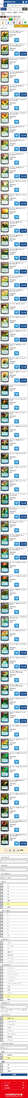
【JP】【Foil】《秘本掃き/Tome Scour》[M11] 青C (18, 726)
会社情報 (6, 1085)
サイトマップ (7, 1082)
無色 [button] (3, 26)
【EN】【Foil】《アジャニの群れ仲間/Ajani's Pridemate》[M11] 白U (17, 59)
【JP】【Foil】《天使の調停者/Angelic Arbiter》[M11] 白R (16, 73)
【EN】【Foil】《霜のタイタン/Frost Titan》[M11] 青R (17, 481)
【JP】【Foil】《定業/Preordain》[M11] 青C (17, 644)
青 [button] (8, 23)
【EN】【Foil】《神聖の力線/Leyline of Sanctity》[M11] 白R (16, 263)
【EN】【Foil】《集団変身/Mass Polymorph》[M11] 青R (18, 604)
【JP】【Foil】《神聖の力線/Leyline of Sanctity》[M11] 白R (16, 250)
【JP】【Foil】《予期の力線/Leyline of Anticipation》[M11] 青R (16, 536)
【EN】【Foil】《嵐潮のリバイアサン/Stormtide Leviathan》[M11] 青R (16, 686)
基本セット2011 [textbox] (6, 878)
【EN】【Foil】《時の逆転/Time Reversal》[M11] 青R (17, 713)
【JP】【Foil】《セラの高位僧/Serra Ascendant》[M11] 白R (16, 277)
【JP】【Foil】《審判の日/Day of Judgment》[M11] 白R (18, 182)
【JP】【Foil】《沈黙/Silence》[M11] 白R (17, 303)
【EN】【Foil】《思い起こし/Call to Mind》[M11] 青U (17, 413)
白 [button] (3, 23)
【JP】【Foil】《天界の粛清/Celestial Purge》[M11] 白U (16, 155)
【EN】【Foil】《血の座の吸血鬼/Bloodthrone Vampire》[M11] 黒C (18, 822)
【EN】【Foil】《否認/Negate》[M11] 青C (17, 630)
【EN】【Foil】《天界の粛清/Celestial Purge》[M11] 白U (16, 168)
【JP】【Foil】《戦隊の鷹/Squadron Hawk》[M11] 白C (17, 332)
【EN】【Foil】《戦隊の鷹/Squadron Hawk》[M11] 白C (17, 345)
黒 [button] (14, 23)
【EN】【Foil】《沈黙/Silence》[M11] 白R (17, 317)
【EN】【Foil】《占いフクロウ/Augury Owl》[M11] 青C (17, 400)
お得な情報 (6, 1088)
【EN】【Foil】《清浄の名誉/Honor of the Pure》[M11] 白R (17, 209)
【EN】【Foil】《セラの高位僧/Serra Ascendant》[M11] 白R (16, 291)
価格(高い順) (10, 16)
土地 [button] (10, 26)
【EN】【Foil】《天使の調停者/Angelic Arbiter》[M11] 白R (16, 86)
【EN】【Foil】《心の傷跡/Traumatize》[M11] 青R (18, 767)
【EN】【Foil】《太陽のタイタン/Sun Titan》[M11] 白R (17, 372)
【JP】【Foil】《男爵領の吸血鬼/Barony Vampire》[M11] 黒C (16, 781)
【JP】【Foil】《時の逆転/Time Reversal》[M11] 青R (17, 699)
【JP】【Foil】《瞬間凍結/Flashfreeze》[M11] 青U (18, 427)
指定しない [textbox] (4, 1047)
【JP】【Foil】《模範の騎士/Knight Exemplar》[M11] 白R (16, 223)
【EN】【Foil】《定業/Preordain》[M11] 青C (17, 657)
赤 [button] (19, 23)
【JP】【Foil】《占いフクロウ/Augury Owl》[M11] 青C (17, 386)
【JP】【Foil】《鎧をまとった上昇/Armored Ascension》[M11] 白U (17, 100)
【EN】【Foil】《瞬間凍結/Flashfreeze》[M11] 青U (17, 440)
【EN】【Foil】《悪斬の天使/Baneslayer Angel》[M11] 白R (16, 141)
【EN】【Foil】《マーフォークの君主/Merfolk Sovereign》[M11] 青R (18, 618)
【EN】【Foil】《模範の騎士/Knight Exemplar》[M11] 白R (16, 236)
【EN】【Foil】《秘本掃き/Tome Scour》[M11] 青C (17, 740)
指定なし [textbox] (4, 869)
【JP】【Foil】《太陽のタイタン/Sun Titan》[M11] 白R (17, 359)
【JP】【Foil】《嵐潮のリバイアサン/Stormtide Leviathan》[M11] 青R (16, 672)
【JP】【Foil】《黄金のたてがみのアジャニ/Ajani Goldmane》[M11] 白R (17, 32)
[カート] (26, 2)
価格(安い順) (17, 16)
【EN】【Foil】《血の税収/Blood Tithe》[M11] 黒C (17, 808)
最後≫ (22, 850)
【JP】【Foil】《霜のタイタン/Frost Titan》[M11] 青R (17, 468)
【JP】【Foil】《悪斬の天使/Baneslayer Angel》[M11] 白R (16, 127)
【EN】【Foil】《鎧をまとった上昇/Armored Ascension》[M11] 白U (17, 114)
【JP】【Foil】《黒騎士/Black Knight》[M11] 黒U (17, 795)
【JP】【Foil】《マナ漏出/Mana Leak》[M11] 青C (17, 563)
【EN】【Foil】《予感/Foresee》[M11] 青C (17, 453)
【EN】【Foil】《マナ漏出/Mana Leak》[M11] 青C (17, 577)
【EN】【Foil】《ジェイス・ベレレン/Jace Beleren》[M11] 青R (17, 509)
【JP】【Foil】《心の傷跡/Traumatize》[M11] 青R (18, 754)
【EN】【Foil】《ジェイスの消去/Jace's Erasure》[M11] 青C (16, 522)
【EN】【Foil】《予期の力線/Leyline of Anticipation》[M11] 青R (16, 549)
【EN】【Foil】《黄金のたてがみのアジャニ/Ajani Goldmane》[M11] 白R (17, 46)
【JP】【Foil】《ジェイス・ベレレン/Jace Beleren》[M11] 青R (17, 495)
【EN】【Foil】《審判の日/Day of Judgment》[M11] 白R (18, 195)
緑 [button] (25, 23)
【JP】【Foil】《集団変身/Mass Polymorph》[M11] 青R (18, 590)
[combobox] (14, 869)
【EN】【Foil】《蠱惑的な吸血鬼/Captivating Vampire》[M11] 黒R (17, 835)
